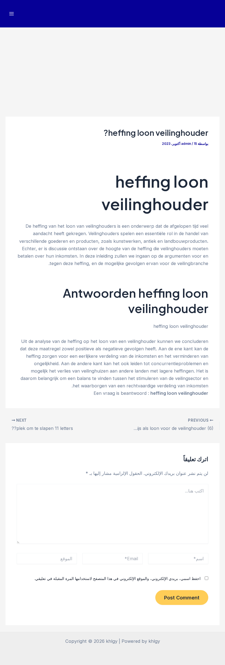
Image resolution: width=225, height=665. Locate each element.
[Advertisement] (112, 68)
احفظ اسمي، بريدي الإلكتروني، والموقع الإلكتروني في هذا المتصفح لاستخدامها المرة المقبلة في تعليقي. (117, 578)
